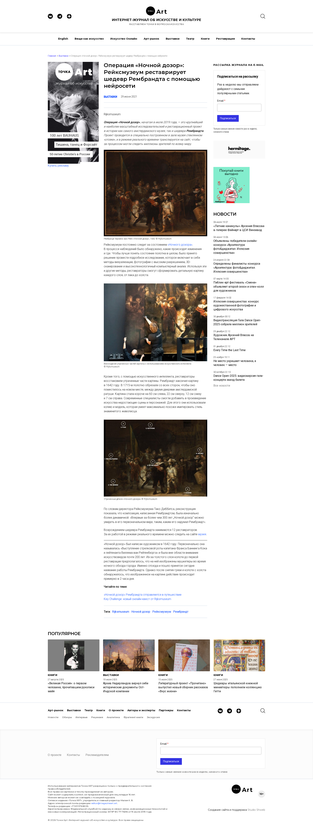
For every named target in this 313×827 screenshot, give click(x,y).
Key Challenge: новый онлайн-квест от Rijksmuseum (137, 599)
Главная (52, 56)
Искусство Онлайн (123, 38)
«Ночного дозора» (180, 244)
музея (202, 534)
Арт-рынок (151, 38)
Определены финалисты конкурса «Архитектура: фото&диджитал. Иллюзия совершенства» (236, 267)
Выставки (173, 38)
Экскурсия (153, 717)
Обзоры (67, 717)
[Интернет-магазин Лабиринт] (231, 202)
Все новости (221, 385)
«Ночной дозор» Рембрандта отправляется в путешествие (142, 594)
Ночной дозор (140, 611)
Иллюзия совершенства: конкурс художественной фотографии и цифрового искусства (236, 305)
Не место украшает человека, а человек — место (234, 363)
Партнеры (166, 710)
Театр (190, 38)
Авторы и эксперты (141, 710)
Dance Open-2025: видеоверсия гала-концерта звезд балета (238, 377)
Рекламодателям (97, 755)
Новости (53, 717)
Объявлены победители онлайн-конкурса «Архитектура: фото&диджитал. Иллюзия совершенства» (235, 247)
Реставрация (225, 38)
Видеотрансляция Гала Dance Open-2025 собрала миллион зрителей (237, 322)
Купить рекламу (58, 165)
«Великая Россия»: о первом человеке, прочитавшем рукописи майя (71, 687)
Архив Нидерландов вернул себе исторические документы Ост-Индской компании (125, 687)
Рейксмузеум (161, 611)
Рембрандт (180, 611)
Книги (205, 38)
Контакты (248, 38)
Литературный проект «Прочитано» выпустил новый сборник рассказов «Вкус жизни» (183, 687)
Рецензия (97, 717)
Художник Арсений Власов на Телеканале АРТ (233, 337)
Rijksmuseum (120, 611)
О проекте (116, 710)
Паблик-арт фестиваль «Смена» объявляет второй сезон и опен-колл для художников (238, 286)
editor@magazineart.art (104, 803)
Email (220, 100)
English (63, 38)
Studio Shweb (256, 809)
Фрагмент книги (133, 717)
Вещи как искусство (89, 38)
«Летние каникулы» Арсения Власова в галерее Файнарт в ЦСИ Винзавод (238, 228)
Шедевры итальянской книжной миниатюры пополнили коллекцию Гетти (238, 687)
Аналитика (113, 717)
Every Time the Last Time (229, 350)
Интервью (82, 717)
